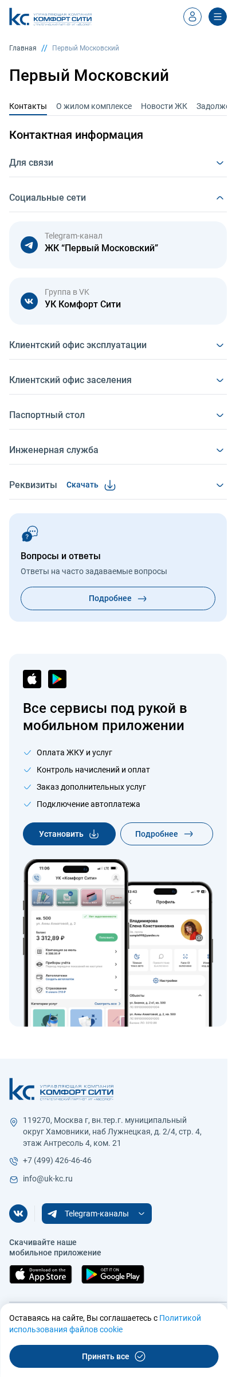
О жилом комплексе (94, 106)
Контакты (28, 106)
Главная (23, 48)
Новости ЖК (164, 106)
